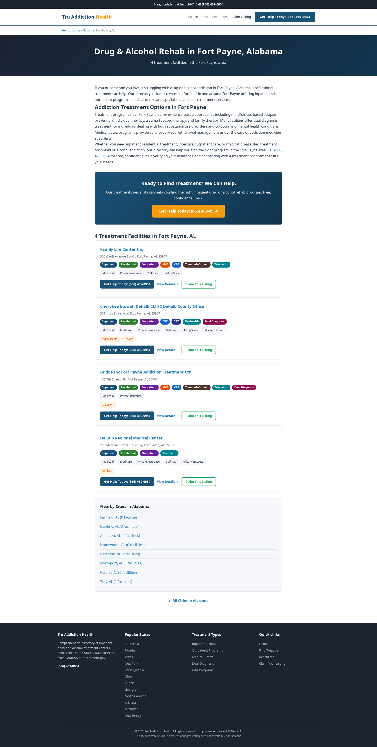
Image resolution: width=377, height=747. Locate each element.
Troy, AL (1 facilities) (116, 581)
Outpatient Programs (207, 650)
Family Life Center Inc (121, 249)
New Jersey (133, 715)
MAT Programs (202, 670)
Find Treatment (197, 16)
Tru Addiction (87, 16)
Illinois (130, 683)
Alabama (88, 30)
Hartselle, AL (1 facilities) (120, 554)
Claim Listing (241, 16)
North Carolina (135, 696)
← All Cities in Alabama (188, 600)
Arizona (130, 702)
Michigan (132, 709)
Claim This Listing (198, 284)
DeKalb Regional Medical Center (131, 438)
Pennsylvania (134, 670)
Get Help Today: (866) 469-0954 (285, 16)
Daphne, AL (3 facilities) (119, 526)
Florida (130, 650)
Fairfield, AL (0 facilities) (119, 517)
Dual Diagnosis (203, 663)
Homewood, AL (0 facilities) (122, 544)
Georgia (130, 689)
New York (131, 663)
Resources (220, 16)
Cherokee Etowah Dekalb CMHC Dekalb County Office (152, 306)
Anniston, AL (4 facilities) (120, 535)
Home (66, 30)
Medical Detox (202, 657)
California (132, 644)
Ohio (128, 676)
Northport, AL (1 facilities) (121, 563)
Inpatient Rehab (204, 644)
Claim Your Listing (272, 663)
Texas (129, 657)
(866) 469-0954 (212, 4)
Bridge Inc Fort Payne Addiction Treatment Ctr (145, 372)
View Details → (168, 284)
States (76, 30)
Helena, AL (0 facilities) (118, 572)
